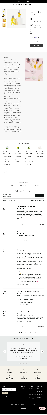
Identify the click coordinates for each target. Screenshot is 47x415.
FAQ (29, 391)
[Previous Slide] (1, 1)
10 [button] (30, 332)
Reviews (21, 390)
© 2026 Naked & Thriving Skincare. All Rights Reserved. (19, 404)
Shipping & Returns (32, 394)
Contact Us (31, 390)
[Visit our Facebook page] (3, 396)
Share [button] (27, 240)
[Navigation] (1, 5)
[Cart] (45, 5)
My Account (39, 391)
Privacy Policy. (23, 408)
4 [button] (17, 332)
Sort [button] (4, 200)
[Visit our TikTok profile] (9, 396)
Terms (35, 404)
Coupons (39, 397)
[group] (23, 217)
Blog (38, 393)
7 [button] (23, 332)
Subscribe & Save (40, 396)
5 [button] (19, 332)
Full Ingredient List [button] (6, 171)
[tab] (34, 201)
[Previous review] (4, 351)
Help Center (31, 388)
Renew (27, 356)
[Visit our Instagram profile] (6, 396)
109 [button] (35, 332)
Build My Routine (40, 394)
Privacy (31, 404)
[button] (36, 22)
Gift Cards (39, 390)
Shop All (38, 388)
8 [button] (25, 332)
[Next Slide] (46, 1)
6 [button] (21, 332)
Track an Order (31, 393)
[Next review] (42, 351)
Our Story (22, 388)
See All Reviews (23, 358)
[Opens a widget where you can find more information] (42, 408)
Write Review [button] (39, 195)
